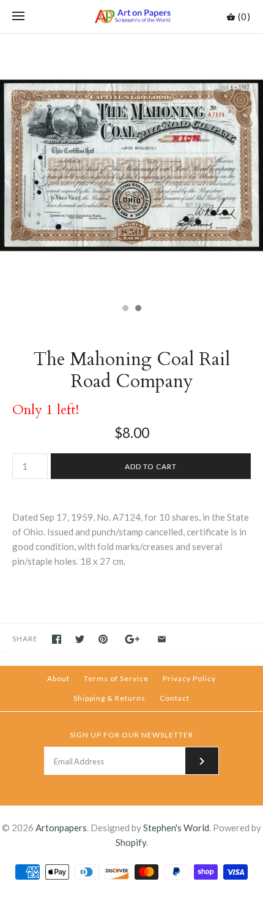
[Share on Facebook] (56, 639)
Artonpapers (61, 827)
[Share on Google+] (132, 639)
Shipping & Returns (109, 698)
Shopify (131, 842)
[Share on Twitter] (79, 639)
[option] (131, 165)
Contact (175, 698)
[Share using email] (161, 639)
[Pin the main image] (103, 639)
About (58, 678)
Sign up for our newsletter (131, 734)
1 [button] (125, 309)
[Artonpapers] (132, 16)
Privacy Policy (189, 678)
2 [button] (138, 309)
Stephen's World (176, 827)
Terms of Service (116, 678)
